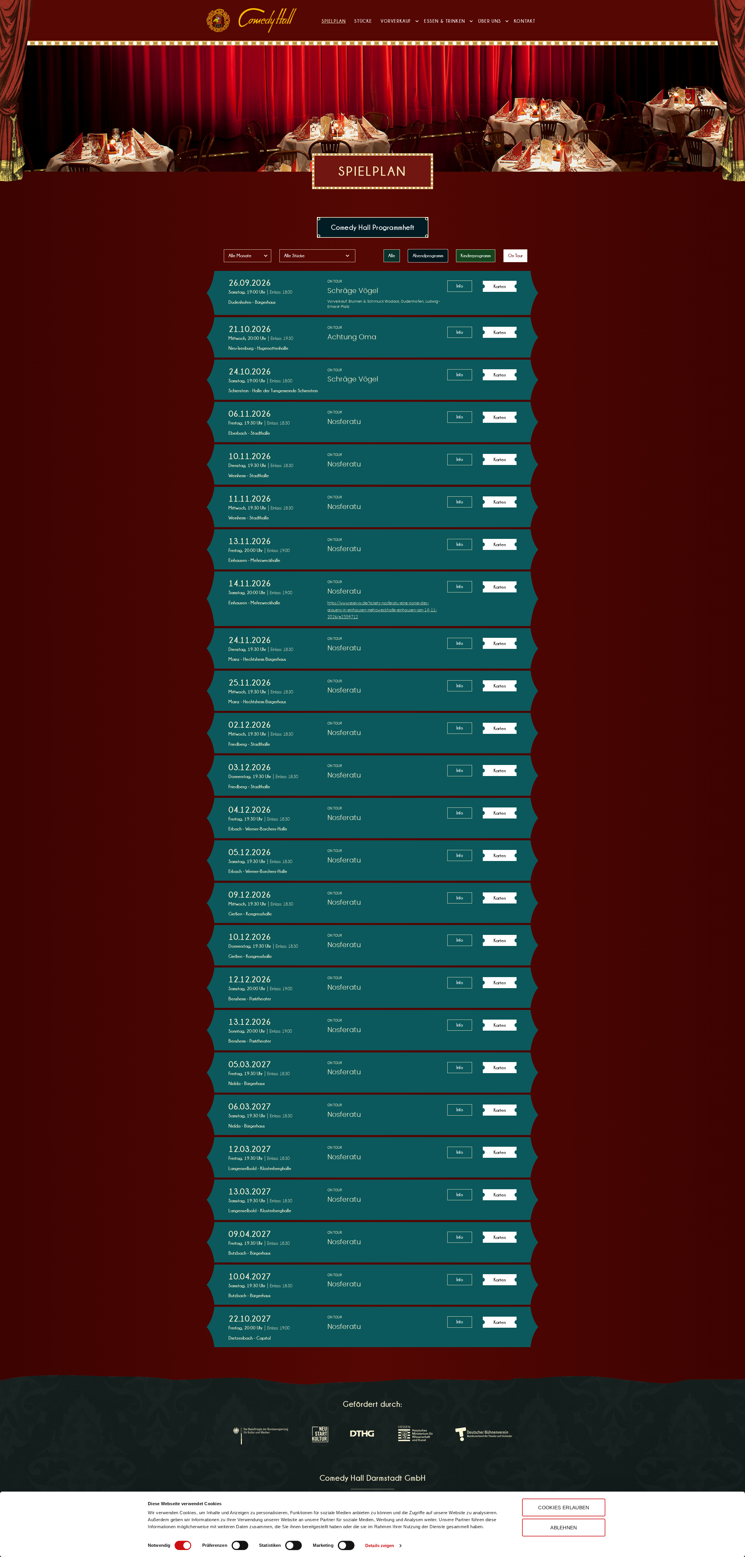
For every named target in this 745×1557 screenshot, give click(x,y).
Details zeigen (379, 1545)
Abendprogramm (428, 255)
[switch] (240, 1545)
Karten (500, 286)
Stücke (363, 21)
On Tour (515, 255)
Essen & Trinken (444, 21)
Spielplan (334, 21)
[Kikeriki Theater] (218, 20)
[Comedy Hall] (268, 20)
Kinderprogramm (476, 255)
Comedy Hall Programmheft (372, 227)
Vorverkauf (396, 21)
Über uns (489, 21)
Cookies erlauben (563, 1507)
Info (459, 285)
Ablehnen (563, 1527)
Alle (391, 255)
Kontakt (524, 21)
